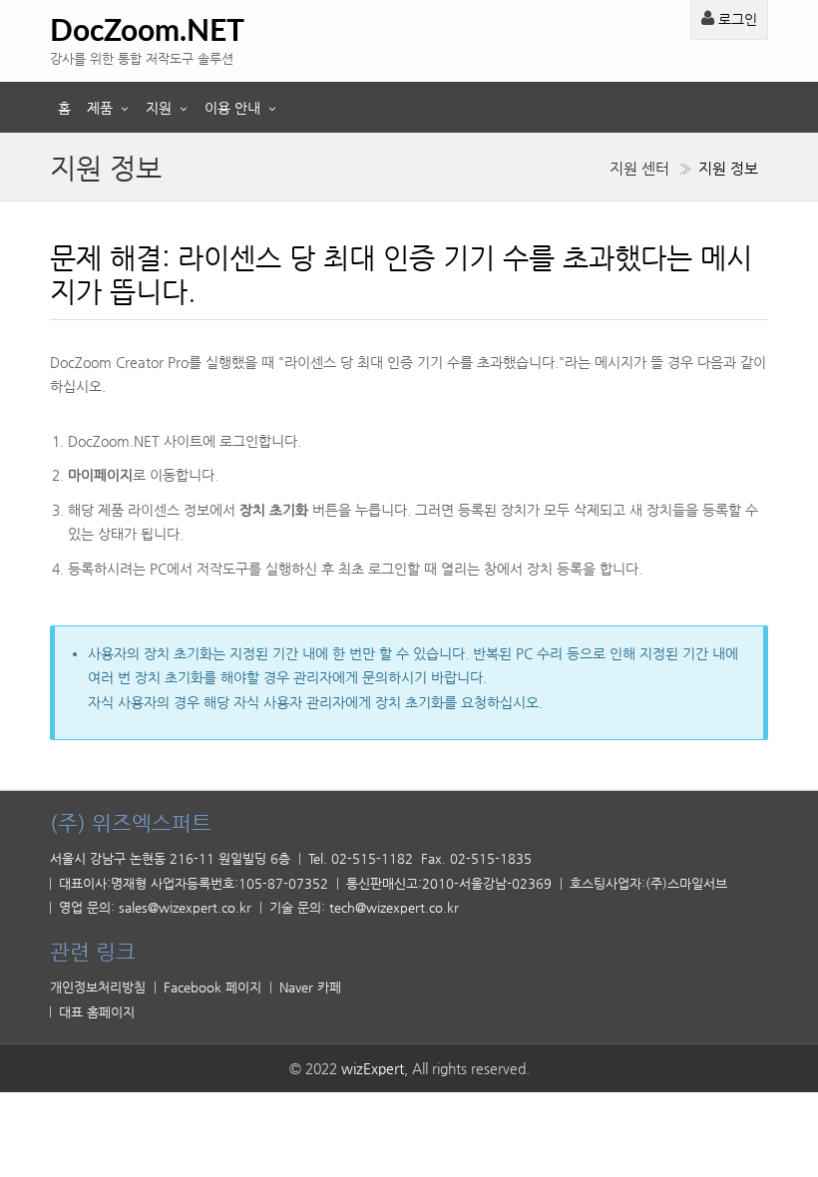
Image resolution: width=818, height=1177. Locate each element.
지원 (159, 108)
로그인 (735, 19)
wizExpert (372, 1068)
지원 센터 (639, 169)
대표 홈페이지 (97, 1011)
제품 (100, 108)
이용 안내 (232, 108)
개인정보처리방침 (98, 987)
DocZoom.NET (147, 32)
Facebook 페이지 (212, 987)
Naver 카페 (310, 987)
